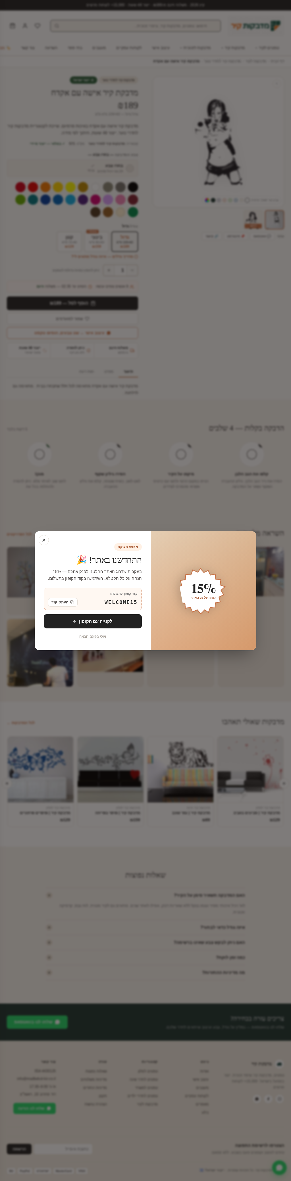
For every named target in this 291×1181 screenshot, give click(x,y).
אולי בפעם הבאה (92, 637)
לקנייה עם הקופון (96, 620)
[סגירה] (44, 540)
